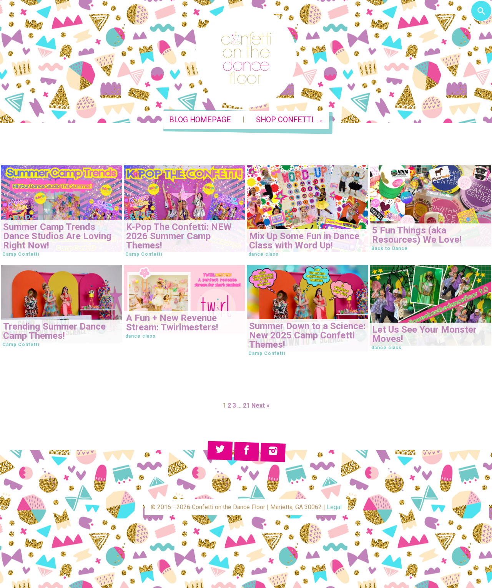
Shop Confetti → (289, 119)
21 (246, 405)
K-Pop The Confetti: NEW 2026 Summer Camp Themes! (179, 236)
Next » (260, 405)
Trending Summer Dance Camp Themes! (54, 331)
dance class (263, 254)
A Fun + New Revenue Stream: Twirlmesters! (172, 323)
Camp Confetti (20, 254)
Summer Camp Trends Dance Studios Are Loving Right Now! (57, 236)
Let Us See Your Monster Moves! (424, 334)
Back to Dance (389, 248)
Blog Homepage (200, 119)
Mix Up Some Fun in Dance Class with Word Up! (304, 241)
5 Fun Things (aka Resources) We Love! (417, 235)
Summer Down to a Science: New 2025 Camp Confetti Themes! (307, 335)
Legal (334, 507)
